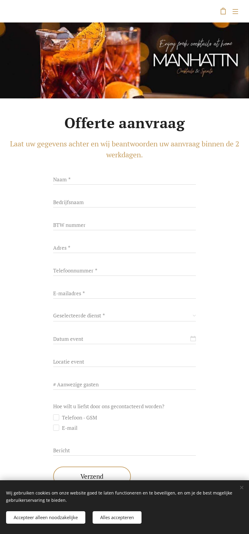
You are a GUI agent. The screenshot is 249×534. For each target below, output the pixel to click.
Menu (235, 11)
